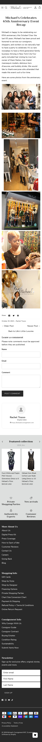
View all (21, 445)
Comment (6, 372)
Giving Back (7, 559)
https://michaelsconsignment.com (22, 423)
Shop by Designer (9, 585)
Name (4, 349)
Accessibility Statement (10, 726)
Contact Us (7, 550)
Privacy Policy (6, 723)
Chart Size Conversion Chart (14, 597)
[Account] (35, 7)
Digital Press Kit (9, 534)
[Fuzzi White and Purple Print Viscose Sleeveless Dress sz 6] (11, 460)
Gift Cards (6, 577)
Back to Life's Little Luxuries (21, 331)
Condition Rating (9, 639)
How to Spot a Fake (10, 542)
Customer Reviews (10, 546)
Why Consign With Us (11, 623)
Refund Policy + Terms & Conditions (18, 605)
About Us (6, 530)
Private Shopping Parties (13, 593)
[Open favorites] (35, 735)
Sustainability (8, 643)
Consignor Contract (10, 631)
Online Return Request (12, 609)
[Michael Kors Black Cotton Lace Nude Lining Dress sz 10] (31, 460)
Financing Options (9, 589)
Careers (5, 555)
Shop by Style (8, 581)
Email (4, 361)
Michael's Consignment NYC (16, 732)
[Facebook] (2, 700)
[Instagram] (6, 700)
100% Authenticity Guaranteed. (21, 2)
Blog (4, 563)
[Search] (7, 7)
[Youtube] (9, 700)
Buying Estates (8, 635)
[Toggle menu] (2, 7)
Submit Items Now (10, 647)
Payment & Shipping (11, 601)
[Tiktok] (12, 700)
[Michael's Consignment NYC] (21, 8)
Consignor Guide (9, 627)
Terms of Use (18, 723)
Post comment (12, 393)
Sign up (8, 693)
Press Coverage (8, 538)
